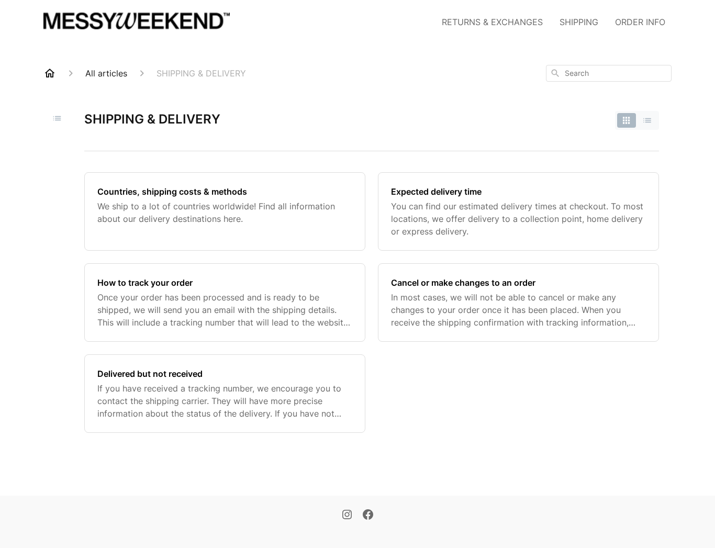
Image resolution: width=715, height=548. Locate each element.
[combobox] (609, 73)
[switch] (637, 120)
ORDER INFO (640, 22)
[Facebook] (368, 515)
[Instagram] (347, 515)
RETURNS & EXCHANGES (492, 22)
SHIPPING (579, 22)
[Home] (49, 73)
